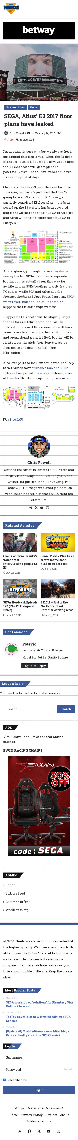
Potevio (29, 644)
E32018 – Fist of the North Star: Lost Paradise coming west (57, 606)
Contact (51, 1115)
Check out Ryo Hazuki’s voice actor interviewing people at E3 (20, 561)
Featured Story (15, 107)
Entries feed (15, 893)
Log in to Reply (34, 666)
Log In (39, 1090)
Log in (11, 885)
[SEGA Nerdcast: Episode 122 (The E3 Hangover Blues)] (20, 588)
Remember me (16, 1080)
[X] (36, 507)
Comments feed (18, 902)
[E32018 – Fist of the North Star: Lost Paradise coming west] (58, 588)
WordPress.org (17, 910)
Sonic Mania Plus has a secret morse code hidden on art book (57, 560)
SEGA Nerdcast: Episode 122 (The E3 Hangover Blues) (20, 606)
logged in (26, 693)
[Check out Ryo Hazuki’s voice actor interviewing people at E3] (20, 542)
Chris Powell (16, 133)
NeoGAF (16, 419)
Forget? (68, 1069)
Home (13, 1115)
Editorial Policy (39, 1121)
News (34, 107)
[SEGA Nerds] (11, 9)
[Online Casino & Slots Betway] (39, 30)
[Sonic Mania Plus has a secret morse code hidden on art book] (58, 542)
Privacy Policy (32, 1115)
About (64, 1115)
